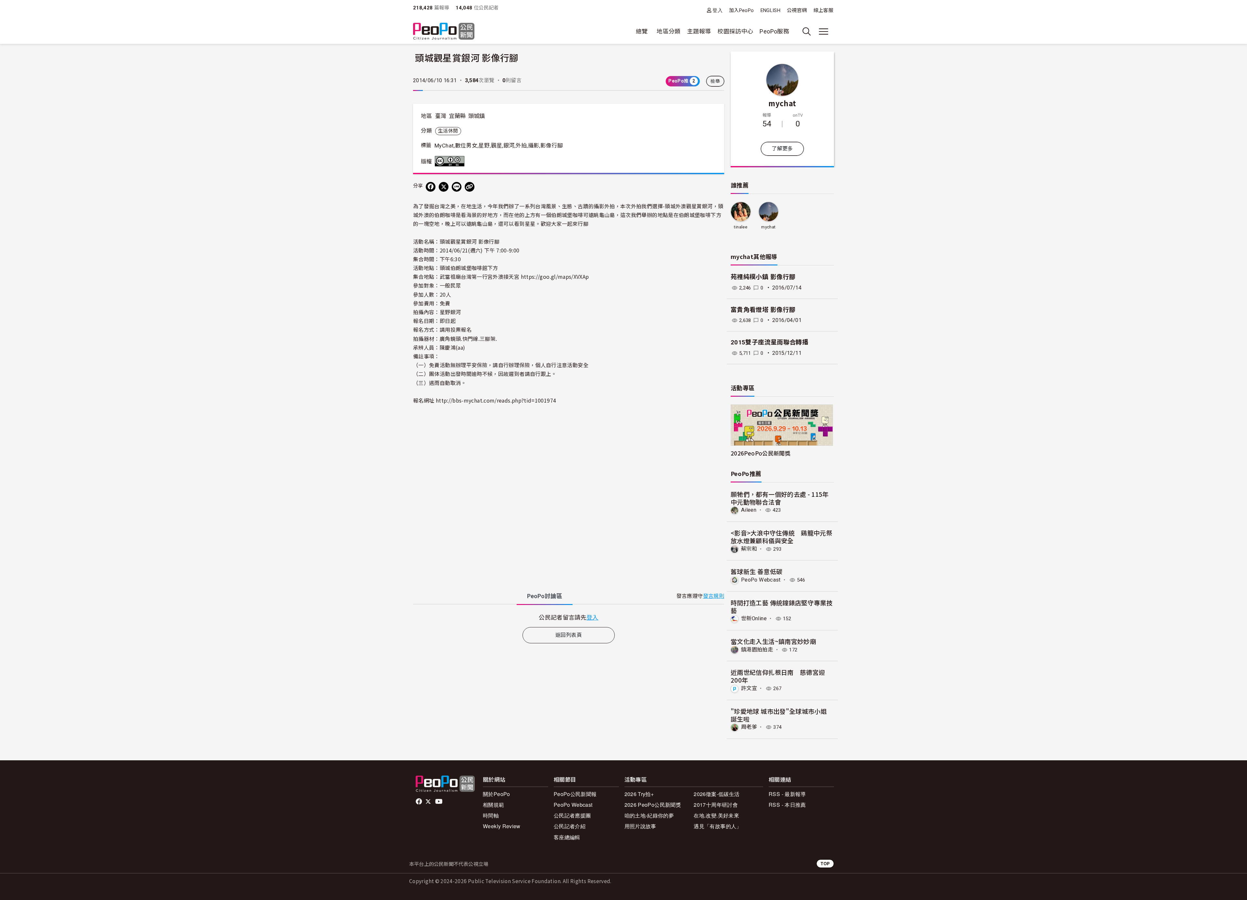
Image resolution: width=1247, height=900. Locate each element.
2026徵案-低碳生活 (716, 794)
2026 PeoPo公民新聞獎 (652, 804)
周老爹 (749, 727)
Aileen (748, 510)
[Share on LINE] (456, 187)
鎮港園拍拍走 (757, 650)
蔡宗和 (749, 549)
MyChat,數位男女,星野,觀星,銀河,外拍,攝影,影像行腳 (499, 145)
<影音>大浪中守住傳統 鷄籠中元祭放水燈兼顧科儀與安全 (781, 536)
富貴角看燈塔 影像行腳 (763, 310)
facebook (419, 801)
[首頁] (443, 31)
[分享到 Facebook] (430, 187)
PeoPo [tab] (544, 596)
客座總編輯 (567, 837)
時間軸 (491, 815)
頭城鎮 (476, 116)
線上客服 (823, 10)
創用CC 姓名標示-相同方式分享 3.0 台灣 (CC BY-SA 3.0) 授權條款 (451, 161)
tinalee (740, 227)
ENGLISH (771, 10)
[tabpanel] (568, 617)
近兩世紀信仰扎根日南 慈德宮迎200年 (778, 676)
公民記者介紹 (570, 826)
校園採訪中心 (735, 31)
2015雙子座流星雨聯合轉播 (769, 342)
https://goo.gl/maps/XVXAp (555, 276)
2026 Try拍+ (639, 794)
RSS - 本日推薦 (787, 804)
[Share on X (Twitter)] (443, 187)
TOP (825, 863)
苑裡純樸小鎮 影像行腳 (763, 277)
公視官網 (797, 10)
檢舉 (715, 81)
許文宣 (749, 688)
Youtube (439, 801)
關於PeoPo (496, 794)
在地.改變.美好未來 (716, 815)
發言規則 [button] (713, 596)
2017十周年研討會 (716, 804)
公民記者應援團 (572, 815)
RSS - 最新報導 (787, 794)
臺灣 (441, 116)
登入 (717, 10)
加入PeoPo (741, 10)
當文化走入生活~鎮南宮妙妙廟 (773, 641)
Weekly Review (502, 826)
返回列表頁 (568, 635)
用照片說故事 (640, 826)
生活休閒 (448, 131)
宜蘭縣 (457, 116)
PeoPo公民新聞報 (575, 794)
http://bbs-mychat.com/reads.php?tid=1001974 (496, 400)
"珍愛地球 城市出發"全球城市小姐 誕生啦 (779, 715)
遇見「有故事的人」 (717, 826)
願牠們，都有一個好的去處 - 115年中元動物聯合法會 (780, 498)
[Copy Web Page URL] (469, 187)
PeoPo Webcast (761, 580)
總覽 (642, 31)
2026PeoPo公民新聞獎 (760, 453)
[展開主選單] (823, 31)
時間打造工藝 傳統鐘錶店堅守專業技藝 (782, 606)
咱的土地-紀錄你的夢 (649, 815)
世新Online (754, 618)
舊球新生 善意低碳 (756, 571)
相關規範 (493, 804)
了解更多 (782, 149)
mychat (782, 103)
